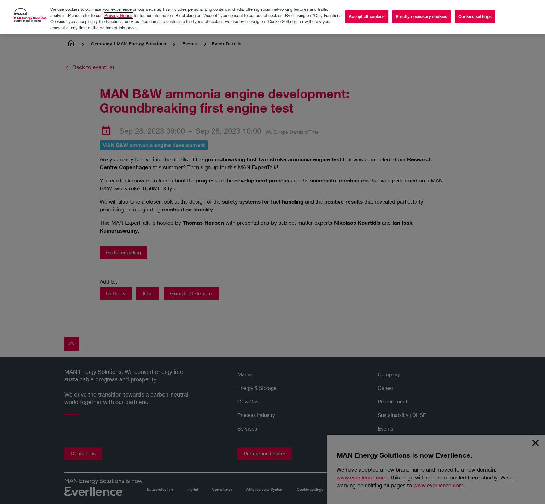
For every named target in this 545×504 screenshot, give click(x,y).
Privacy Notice (118, 15)
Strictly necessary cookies (421, 16)
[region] (272, 17)
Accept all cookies (366, 16)
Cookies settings (475, 16)
